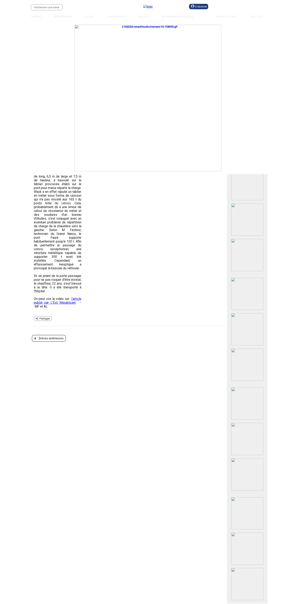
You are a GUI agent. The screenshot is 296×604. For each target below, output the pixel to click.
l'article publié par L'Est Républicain (57, 301)
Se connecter (231, 6)
